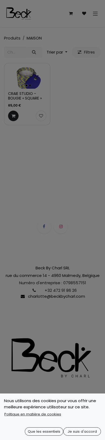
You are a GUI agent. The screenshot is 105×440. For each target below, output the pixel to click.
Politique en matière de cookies (32, 414)
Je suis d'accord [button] (82, 431)
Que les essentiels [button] (44, 431)
